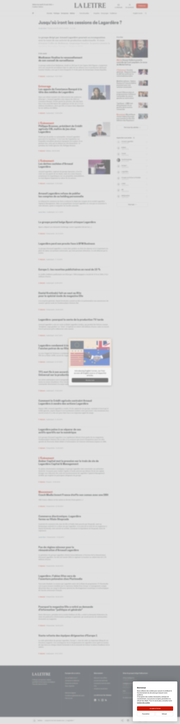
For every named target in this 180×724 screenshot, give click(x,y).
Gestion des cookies (143, 703)
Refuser (164, 714)
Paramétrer (145, 714)
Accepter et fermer (155, 708)
